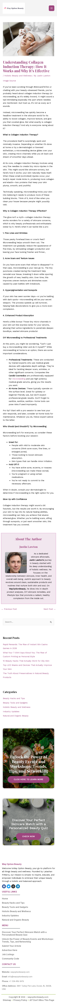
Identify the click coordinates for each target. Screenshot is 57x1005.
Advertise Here (9, 950)
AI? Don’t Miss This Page (42, 1000)
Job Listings (8, 954)
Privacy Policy (20, 1000)
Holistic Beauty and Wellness (18, 75)
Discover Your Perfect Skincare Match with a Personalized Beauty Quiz (24, 933)
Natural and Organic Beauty (15, 716)
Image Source (9, 81)
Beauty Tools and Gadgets (15, 703)
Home (5, 898)
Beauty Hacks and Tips (14, 698)
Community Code (10, 958)
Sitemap (7, 1000)
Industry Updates (11, 711)
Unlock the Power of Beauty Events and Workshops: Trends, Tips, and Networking (28, 940)
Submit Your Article (11, 946)
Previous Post (9, 609)
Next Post (50, 609)
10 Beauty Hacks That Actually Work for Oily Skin (26, 661)
